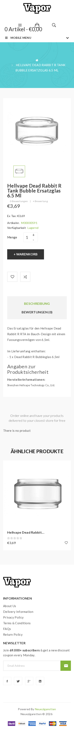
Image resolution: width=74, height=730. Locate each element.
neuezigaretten (45, 709)
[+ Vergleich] (25, 277)
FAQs (7, 629)
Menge (12, 237)
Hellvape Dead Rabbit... (25, 532)
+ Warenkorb (26, 254)
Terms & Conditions (17, 623)
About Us (9, 606)
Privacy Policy (13, 617)
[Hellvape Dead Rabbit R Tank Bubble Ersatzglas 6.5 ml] (19, 171)
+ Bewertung (40, 201)
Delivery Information (18, 611)
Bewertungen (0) (37, 312)
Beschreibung (37, 303)
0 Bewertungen (19, 201)
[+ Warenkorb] (8, 466)
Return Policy (13, 634)
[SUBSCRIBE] (65, 666)
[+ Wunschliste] (12, 277)
